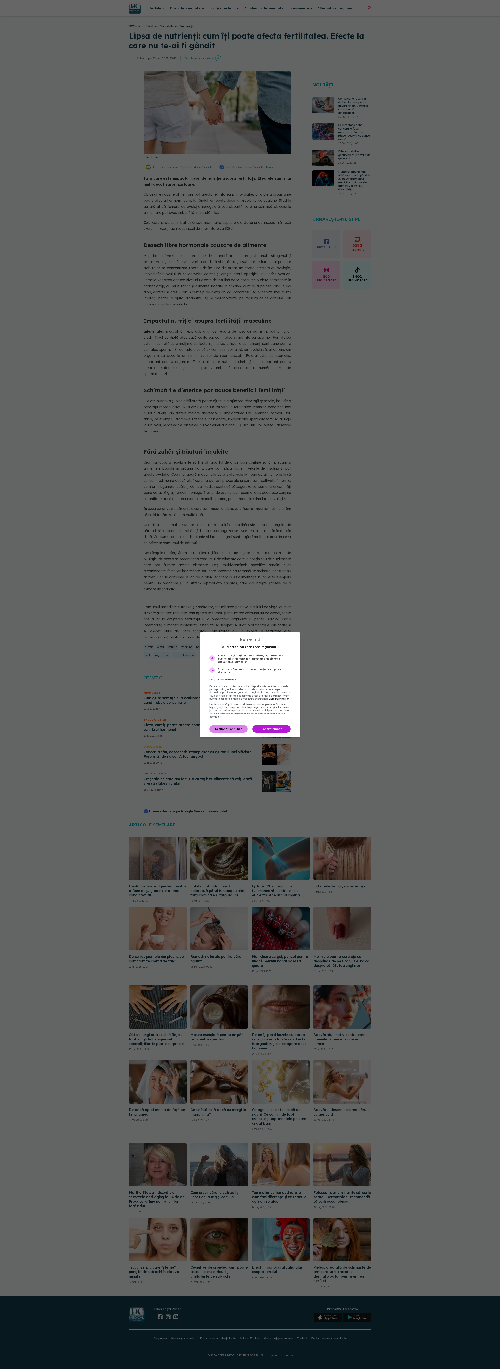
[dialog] (250, 684)
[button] (250, 679)
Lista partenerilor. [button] (279, 698)
